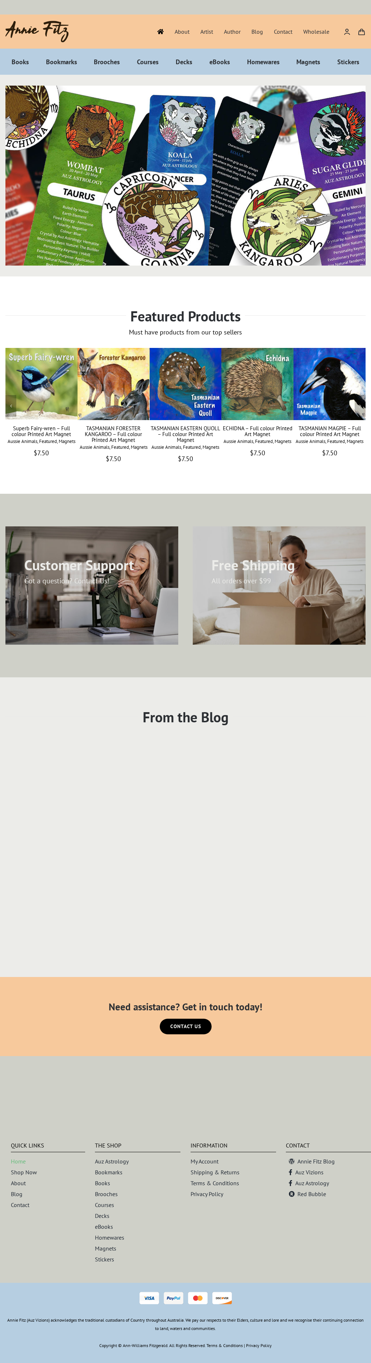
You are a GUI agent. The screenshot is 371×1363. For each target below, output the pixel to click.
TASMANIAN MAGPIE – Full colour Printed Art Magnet (330, 431)
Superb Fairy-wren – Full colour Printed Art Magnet (41, 431)
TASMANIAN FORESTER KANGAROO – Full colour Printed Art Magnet (113, 434)
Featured (48, 441)
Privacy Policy (259, 1345)
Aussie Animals (22, 441)
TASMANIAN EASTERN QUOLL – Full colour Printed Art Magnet (185, 434)
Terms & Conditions (225, 1345)
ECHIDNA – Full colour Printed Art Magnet (257, 431)
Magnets (67, 441)
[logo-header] (37, 24)
